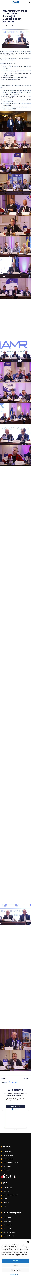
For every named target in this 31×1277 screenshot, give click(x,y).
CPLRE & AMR (8, 1221)
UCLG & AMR (7, 1228)
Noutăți (6, 1199)
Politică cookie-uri (14, 1274)
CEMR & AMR (7, 1225)
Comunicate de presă (11, 1162)
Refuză (16, 1265)
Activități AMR (8, 1188)
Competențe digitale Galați (15, 1094)
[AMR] (15, 2)
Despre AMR (7, 1151)
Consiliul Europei (9, 1236)
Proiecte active (8, 1159)
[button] (28, 1241)
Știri (5, 1206)
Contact (6, 1170)
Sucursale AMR (8, 1155)
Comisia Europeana (10, 1232)
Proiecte (6, 1202)
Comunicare (8, 1166)
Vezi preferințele (15, 1270)
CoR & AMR (7, 1218)
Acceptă (15, 1261)
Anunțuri (6, 1191)
